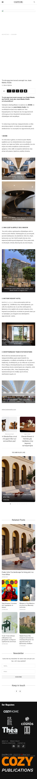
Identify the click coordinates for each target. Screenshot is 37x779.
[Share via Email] (25, 91)
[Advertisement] (18, 55)
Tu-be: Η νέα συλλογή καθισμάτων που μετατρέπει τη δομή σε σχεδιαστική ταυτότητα (9, 638)
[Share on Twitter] (17, 91)
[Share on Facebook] (13, 91)
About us (5, 741)
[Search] (34, 2)
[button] (3, 480)
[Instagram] (18, 746)
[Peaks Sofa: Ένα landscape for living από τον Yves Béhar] (18, 479)
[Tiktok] (23, 746)
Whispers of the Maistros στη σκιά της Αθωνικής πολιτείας (26, 605)
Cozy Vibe (5, 754)
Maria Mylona (8, 85)
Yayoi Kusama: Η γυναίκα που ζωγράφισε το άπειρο (9, 605)
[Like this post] (9, 91)
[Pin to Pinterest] (21, 91)
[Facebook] (14, 746)
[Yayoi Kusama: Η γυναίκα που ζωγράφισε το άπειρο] (10, 590)
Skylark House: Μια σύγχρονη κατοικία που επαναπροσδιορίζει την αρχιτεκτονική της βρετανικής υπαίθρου (26, 639)
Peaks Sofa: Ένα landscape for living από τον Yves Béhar (18, 573)
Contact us (21, 743)
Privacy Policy (15, 741)
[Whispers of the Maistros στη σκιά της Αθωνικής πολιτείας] (27, 590)
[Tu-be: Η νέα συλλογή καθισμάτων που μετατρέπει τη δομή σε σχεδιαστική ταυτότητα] (10, 623)
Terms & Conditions (8, 743)
